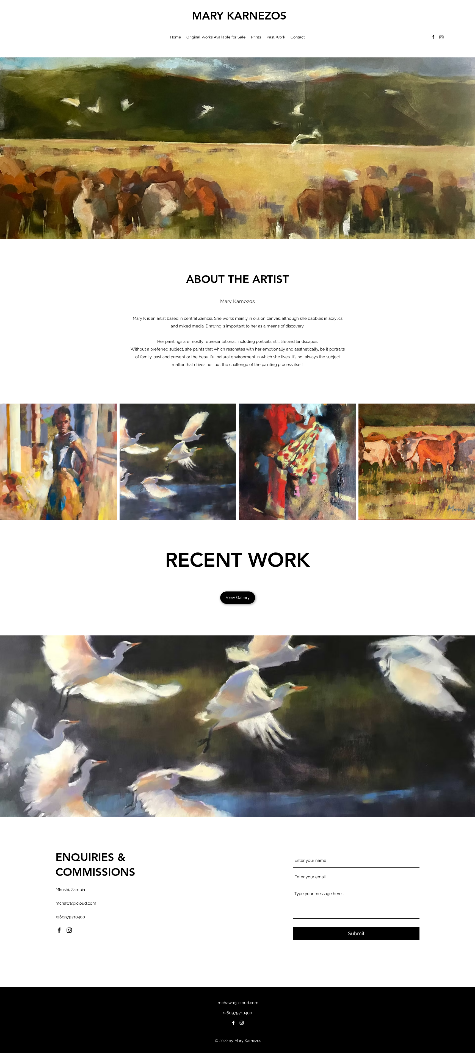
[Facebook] (433, 37)
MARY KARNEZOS (239, 15)
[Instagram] (441, 37)
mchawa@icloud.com (76, 903)
